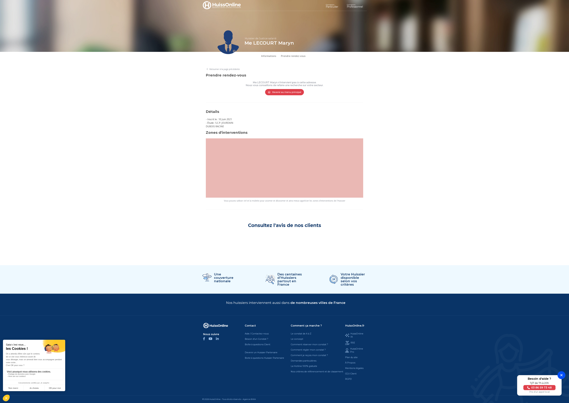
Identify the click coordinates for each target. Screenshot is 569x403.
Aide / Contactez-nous (257, 333)
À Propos (350, 362)
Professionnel (355, 6)
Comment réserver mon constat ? (309, 344)
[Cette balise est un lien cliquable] (215, 325)
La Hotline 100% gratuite (304, 366)
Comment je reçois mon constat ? (309, 355)
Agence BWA (249, 399)
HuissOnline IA (356, 335)
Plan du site (351, 357)
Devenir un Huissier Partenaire (261, 352)
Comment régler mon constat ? (308, 349)
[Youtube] (212, 338)
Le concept (297, 339)
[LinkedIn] (219, 338)
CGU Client (351, 373)
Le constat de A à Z (301, 333)
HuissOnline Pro (356, 350)
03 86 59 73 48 (541, 387)
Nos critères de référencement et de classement (317, 371)
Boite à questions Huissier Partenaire (264, 358)
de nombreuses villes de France (317, 303)
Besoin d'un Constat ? (256, 339)
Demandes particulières (303, 360)
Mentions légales (354, 368)
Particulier (332, 6)
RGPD (348, 379)
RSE (353, 342)
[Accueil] (224, 5)
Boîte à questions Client (257, 344)
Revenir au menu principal (286, 92)
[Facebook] (206, 338)
